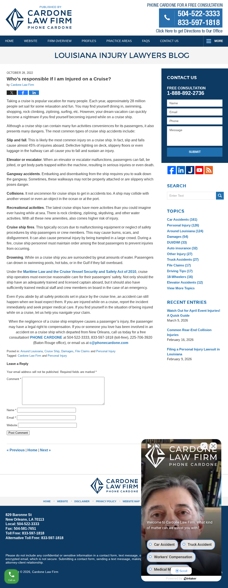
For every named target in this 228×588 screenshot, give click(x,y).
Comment (14, 379)
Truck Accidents (183, 259)
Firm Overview (59, 41)
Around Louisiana (31, 351)
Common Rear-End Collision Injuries (189, 332)
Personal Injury (106, 351)
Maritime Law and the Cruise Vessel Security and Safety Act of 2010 (79, 272)
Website (30, 41)
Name (11, 410)
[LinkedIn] (180, 170)
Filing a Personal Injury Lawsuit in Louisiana (193, 351)
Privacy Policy (106, 501)
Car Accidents (182, 219)
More (218, 41)
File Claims (82, 351)
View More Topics (181, 288)
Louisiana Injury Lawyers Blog (38, 18)
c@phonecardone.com (109, 343)
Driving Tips (180, 271)
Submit (195, 152)
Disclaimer (82, 501)
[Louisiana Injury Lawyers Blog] (114, 55)
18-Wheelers (180, 277)
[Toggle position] (204, 446)
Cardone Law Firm (29, 355)
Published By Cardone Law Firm (184, 19)
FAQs (146, 41)
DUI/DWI (177, 242)
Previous (16, 450)
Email (11, 417)
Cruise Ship (52, 351)
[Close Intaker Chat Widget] (213, 446)
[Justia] (190, 170)
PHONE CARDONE (46, 337)
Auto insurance (182, 248)
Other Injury (179, 254)
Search (220, 196)
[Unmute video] (149, 446)
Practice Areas (119, 41)
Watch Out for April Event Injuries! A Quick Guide (193, 313)
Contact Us (169, 41)
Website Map (131, 501)
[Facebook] (171, 170)
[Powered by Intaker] (190, 578)
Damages (67, 351)
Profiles (89, 41)
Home (9, 41)
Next (45, 450)
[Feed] (208, 170)
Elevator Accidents (185, 282)
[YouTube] (199, 170)
